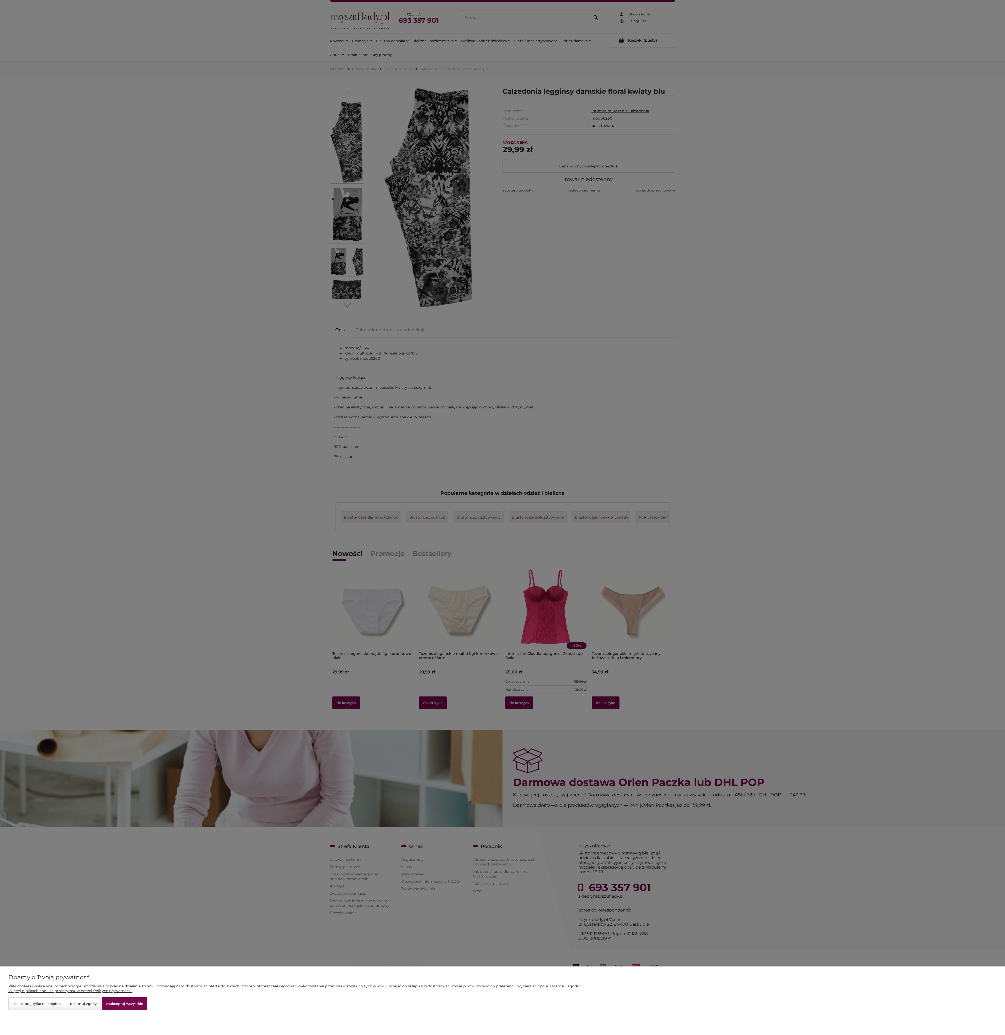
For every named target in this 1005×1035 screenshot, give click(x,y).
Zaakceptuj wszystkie (124, 1004)
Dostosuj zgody (83, 1004)
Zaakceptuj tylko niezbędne (37, 1004)
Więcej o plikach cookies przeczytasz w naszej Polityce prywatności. (70, 990)
